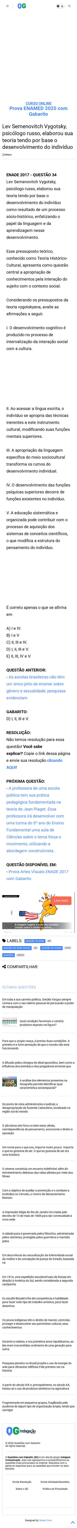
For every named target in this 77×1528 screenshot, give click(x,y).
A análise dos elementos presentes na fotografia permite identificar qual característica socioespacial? (43, 1084)
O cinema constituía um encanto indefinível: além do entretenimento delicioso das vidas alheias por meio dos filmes (37, 1172)
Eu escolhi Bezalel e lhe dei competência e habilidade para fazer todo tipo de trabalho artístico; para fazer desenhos (35, 1302)
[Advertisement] (38, 56)
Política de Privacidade (55, 1489)
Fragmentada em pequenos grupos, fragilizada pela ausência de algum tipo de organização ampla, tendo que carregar (38, 1406)
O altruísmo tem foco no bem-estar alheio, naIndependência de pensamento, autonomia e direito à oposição (37, 1129)
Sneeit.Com (45, 1520)
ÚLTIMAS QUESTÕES (19, 987)
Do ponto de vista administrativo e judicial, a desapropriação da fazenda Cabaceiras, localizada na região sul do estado (36, 1107)
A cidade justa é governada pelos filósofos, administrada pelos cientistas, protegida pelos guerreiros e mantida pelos (38, 1237)
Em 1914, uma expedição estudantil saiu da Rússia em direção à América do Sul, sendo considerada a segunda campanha (37, 1280)
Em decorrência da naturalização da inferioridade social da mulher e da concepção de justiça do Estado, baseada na (38, 1259)
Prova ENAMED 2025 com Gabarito (38, 111)
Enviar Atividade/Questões (55, 1482)
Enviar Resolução (22, 1482)
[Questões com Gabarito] (21, 7)
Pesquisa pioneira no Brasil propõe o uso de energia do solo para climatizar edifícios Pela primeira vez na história (36, 1367)
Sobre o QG (22, 1489)
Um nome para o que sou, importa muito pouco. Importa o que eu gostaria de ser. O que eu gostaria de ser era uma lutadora (38, 1151)
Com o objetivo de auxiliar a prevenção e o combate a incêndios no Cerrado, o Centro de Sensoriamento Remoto (35, 1194)
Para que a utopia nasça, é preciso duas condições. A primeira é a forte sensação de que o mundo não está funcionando (36, 1044)
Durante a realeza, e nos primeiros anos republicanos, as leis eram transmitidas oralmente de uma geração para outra (38, 1345)
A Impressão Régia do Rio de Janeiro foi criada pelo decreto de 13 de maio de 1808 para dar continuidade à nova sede (37, 1215)
